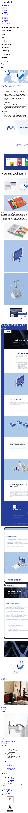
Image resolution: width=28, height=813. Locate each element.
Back (10, 23)
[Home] (9, 2)
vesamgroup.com (6, 61)
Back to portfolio (5, 23)
